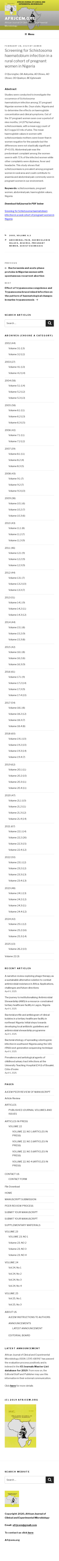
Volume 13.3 (15, 590)
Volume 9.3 (14, 491)
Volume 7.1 (14, 435)
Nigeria (25, 243)
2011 (7, 548)
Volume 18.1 (15, 707)
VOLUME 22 (15, 1126)
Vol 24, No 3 (15, 1279)
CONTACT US (12, 1174)
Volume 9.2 (14, 484)
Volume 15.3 (15, 639)
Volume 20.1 (15, 769)
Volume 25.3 (15, 936)
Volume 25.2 (15, 930)
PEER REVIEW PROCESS (19, 1205)
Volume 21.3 (15, 812)
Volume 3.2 (14, 354)
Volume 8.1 (14, 454)
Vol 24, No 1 (14, 1267)
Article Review (12, 1098)
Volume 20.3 (15, 781)
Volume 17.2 (15, 683)
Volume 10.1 (15, 503)
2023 (8, 888)
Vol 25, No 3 (15, 1304)
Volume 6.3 (24, 235)
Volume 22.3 (15, 843)
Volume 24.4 (15, 911)
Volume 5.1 (14, 385)
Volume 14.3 (15, 614)
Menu (31, 34)
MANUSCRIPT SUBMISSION (20, 1199)
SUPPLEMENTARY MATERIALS (22, 1225)
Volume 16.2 (15, 658)
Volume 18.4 (15, 726)
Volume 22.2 (15, 837)
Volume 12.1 (15, 553)
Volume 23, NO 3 (17, 1249)
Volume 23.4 (15, 880)
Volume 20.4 (15, 788)
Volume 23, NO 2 (17, 1242)
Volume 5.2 (14, 391)
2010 (8, 523)
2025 (8, 944)
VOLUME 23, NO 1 (18, 1236)
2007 (8, 448)
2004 (8, 380)
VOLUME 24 (11, 1262)
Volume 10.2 (15, 509)
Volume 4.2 (14, 373)
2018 (8, 733)
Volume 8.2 (14, 460)
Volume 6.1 (14, 410)
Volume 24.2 (15, 899)
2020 (8, 795)
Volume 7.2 (14, 441)
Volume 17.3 (15, 689)
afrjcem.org (20, 18)
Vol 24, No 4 (15, 1285)
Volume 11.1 (14, 528)
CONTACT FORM (17, 1179)
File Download (12, 1186)
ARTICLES (10, 1104)
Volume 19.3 (15, 751)
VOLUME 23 (11, 1231)
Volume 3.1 (14, 348)
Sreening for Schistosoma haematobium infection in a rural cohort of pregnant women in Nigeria (29, 215)
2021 (7, 826)
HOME (8, 1193)
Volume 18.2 (15, 714)
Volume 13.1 (15, 577)
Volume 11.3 (15, 540)
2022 (8, 857)
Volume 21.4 (15, 818)
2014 (8, 622)
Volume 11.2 (15, 534)
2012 (7, 572)
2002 (8, 343)
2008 (8, 473)
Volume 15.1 (15, 627)
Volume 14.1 (15, 602)
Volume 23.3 (15, 874)
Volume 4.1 (14, 367)
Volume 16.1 (15, 652)
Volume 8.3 (14, 466)
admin (38, 46)
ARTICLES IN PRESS (16, 1121)
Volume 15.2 (15, 633)
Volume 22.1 (15, 831)
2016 (8, 671)
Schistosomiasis (31, 246)
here (30, 1532)
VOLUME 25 (11, 1293)
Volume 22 (10, 956)
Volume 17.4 (15, 695)
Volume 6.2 (14, 416)
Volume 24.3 (15, 905)
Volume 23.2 (15, 868)
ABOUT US (11, 1312)
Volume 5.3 (14, 398)
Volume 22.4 (15, 849)
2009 (8, 498)
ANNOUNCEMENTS (19, 1323)
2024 (8, 919)
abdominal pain (20, 240)
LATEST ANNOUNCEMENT (27, 1328)
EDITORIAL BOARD (19, 1335)
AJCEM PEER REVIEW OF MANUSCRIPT (27, 1092)
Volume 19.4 (15, 757)
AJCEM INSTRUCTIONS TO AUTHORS (29, 1317)
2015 (8, 647)
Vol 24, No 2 (15, 1273)
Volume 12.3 (15, 565)
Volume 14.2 (15, 608)
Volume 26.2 (15, 949)
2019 (8, 764)
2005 (12, 235)
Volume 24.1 (15, 893)
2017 (7, 702)
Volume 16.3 (15, 664)
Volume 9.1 (14, 478)
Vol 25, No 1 (14, 1298)
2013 (7, 597)
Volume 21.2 (15, 806)
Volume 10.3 (15, 515)
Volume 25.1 (15, 924)
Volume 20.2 (15, 775)
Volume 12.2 (15, 559)
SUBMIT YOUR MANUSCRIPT (21, 1212)
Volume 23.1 (15, 862)
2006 (8, 430)
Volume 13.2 (15, 583)
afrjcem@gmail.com (25, 1525)
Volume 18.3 (15, 720)
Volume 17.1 (15, 677)
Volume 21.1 (15, 800)
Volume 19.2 (15, 745)
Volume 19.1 (15, 738)
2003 (8, 362)
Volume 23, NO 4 (17, 1255)
